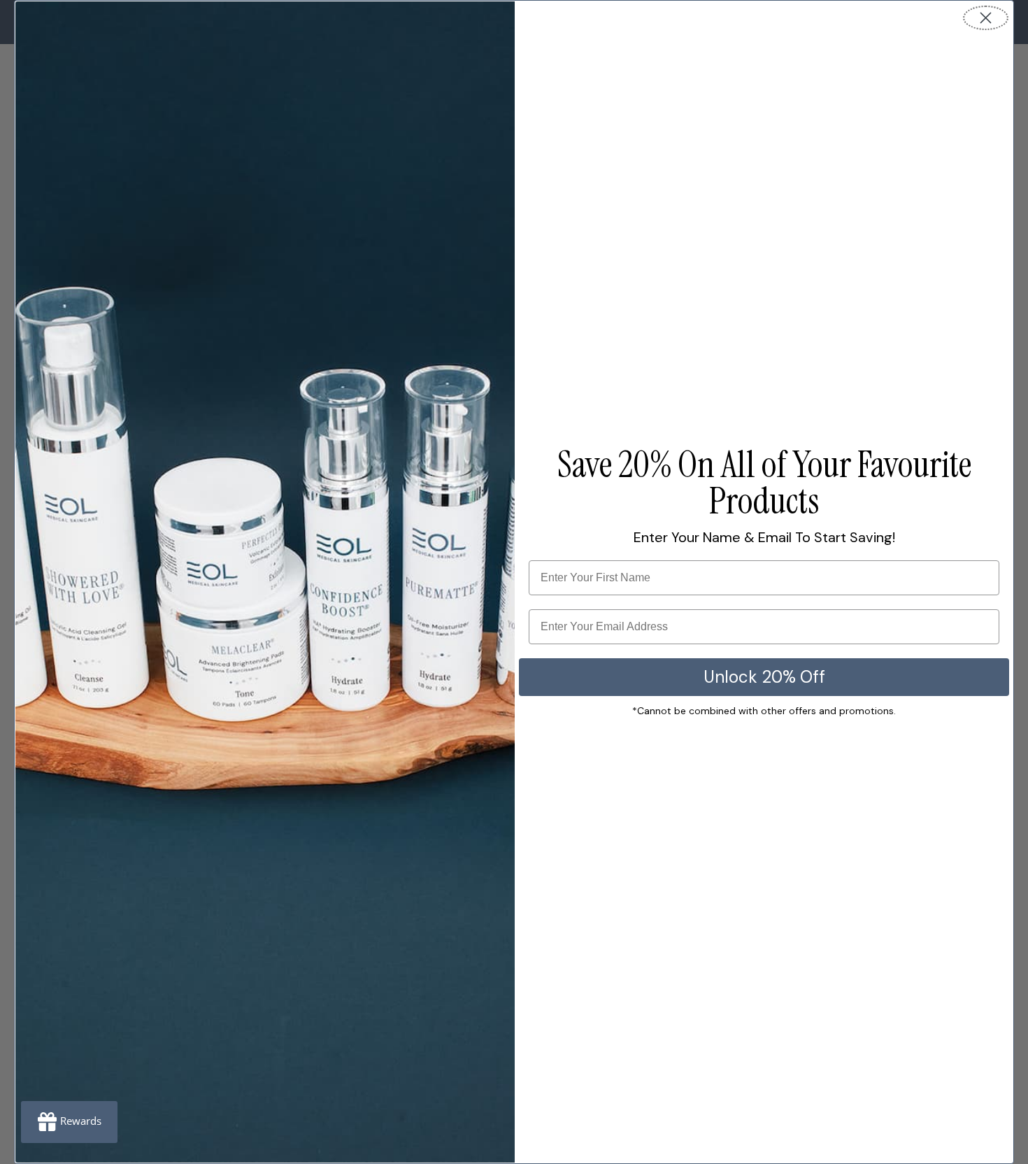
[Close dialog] (985, 18)
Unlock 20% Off (764, 677)
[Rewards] (69, 1122)
